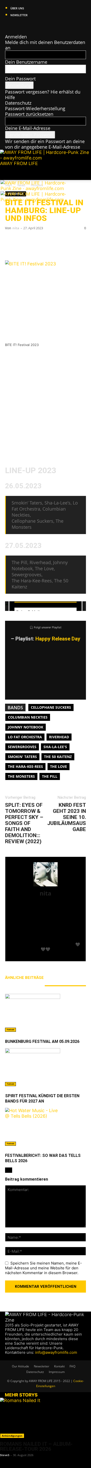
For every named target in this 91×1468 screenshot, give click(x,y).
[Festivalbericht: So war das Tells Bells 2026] (45, 1127)
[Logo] (38, 188)
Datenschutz (18, 103)
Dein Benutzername (26, 62)
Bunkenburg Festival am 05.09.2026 (42, 1041)
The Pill (49, 776)
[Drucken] (58, 241)
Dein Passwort (20, 79)
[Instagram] (12, 25)
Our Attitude (20, 1366)
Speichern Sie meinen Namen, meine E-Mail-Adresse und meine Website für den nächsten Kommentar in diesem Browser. (43, 1268)
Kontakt (59, 1366)
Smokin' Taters (22, 756)
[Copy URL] (73, 241)
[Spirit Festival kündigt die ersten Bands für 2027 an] (45, 1067)
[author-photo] (45, 886)
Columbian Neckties (28, 717)
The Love (58, 766)
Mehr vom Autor (22, 985)
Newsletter (19, 15)
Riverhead (59, 737)
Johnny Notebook (25, 727)
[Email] (27, 241)
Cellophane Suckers (51, 707)
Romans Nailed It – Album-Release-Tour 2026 (36, 1446)
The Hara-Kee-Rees (25, 766)
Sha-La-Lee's (55, 746)
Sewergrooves (22, 746)
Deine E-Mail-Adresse (27, 128)
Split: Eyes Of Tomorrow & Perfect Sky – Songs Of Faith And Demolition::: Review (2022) (24, 823)
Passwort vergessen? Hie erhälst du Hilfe (42, 94)
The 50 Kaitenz (58, 756)
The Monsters (21, 776)
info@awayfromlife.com (56, 1352)
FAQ (72, 1366)
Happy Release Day (57, 639)
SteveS (4, 1455)
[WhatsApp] (43, 241)
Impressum (57, 1372)
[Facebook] (7, 25)
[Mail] (17, 25)
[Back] (7, 31)
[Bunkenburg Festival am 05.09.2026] (45, 1013)
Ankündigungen (12, 1435)
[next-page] (10, 1170)
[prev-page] (7, 1170)
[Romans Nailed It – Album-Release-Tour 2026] (45, 1418)
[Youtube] (26, 25)
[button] (9, 173)
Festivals (10, 1029)
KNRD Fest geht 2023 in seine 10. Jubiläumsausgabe (66, 817)
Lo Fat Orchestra (25, 737)
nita (15, 228)
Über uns (17, 8)
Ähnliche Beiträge (24, 977)
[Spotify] (21, 25)
